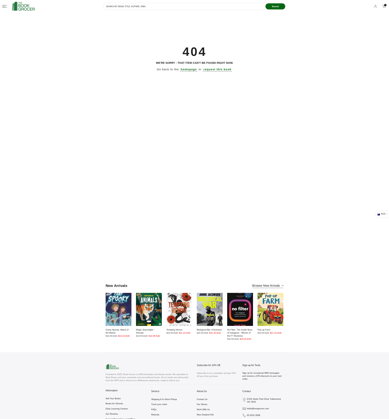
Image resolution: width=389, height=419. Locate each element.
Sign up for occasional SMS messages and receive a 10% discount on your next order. (262, 376)
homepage (189, 69)
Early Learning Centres (117, 408)
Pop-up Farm (264, 329)
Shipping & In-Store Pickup (164, 399)
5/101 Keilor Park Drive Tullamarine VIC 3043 (264, 400)
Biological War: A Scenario (209, 329)
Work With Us (203, 409)
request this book (217, 69)
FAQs (154, 409)
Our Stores (202, 404)
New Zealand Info (205, 414)
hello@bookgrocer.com (258, 408)
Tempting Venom (174, 329)
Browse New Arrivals (266, 285)
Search (275, 6)
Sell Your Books (113, 398)
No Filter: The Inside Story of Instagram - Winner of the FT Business (239, 332)
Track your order (159, 404)
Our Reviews (112, 414)
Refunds (155, 414)
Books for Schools (114, 403)
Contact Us (202, 399)
